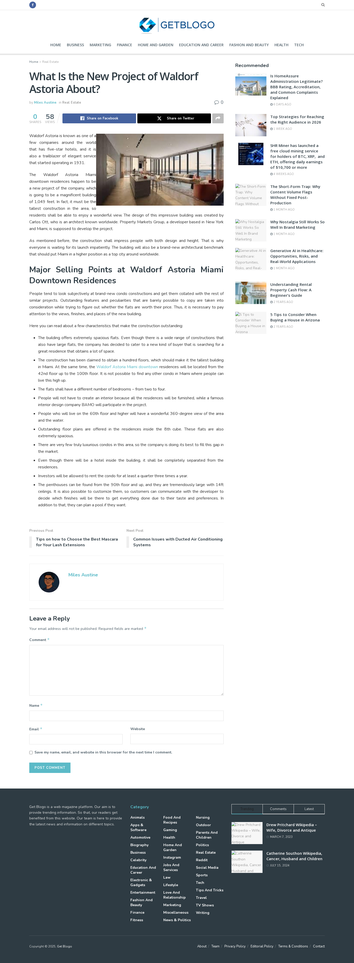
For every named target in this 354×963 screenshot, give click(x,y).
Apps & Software (138, 827)
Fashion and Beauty (249, 44)
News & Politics (177, 920)
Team (215, 946)
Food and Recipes (172, 820)
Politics (202, 845)
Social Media (207, 867)
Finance (124, 44)
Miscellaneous (175, 912)
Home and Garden (155, 44)
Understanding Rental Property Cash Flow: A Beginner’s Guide (291, 290)
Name (36, 705)
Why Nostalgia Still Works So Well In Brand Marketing (297, 224)
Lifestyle (170, 885)
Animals (137, 817)
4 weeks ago (283, 174)
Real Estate (50, 62)
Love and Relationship (174, 895)
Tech (299, 44)
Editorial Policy (262, 946)
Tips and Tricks (209, 890)
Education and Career (201, 44)
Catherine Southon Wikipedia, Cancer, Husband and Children (294, 856)
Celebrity (138, 860)
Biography (139, 845)
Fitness (136, 920)
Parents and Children (207, 835)
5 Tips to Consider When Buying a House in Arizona (295, 317)
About (202, 946)
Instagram (172, 857)
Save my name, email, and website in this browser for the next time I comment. (103, 752)
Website (137, 728)
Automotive (140, 837)
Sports (202, 875)
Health (281, 44)
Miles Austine (45, 102)
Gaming (170, 829)
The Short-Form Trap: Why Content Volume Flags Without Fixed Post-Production (295, 194)
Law (167, 877)
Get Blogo (64, 946)
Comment (39, 639)
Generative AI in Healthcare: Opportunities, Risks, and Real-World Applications (296, 256)
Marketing (100, 44)
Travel (201, 897)
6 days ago (282, 104)
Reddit (202, 860)
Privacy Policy (235, 946)
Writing (202, 912)
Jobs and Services (171, 867)
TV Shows (205, 905)
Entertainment (142, 892)
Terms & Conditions (293, 946)
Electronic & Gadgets (141, 882)
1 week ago (282, 129)
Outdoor (203, 825)
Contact (319, 946)
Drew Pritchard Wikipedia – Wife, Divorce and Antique (291, 827)
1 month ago (284, 210)
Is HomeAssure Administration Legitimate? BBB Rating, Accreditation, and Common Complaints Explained (296, 86)
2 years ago (283, 302)
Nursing (203, 817)
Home (55, 44)
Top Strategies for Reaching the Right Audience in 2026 (297, 119)
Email (36, 729)
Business (75, 44)
